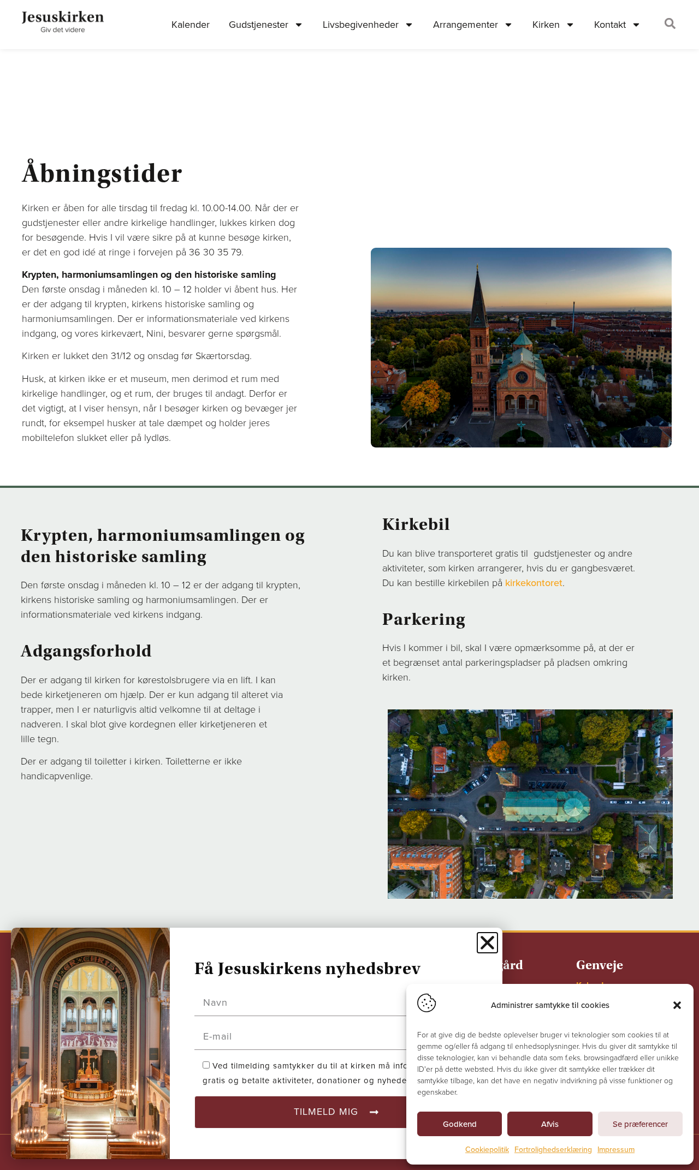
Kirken (546, 24)
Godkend (460, 1124)
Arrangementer (465, 24)
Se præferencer (640, 1124)
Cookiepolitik (487, 1149)
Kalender (190, 24)
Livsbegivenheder (361, 24)
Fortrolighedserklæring (553, 1149)
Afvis (550, 1124)
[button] (677, 1005)
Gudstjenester (258, 24)
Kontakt (610, 24)
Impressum (616, 1149)
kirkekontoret (533, 583)
